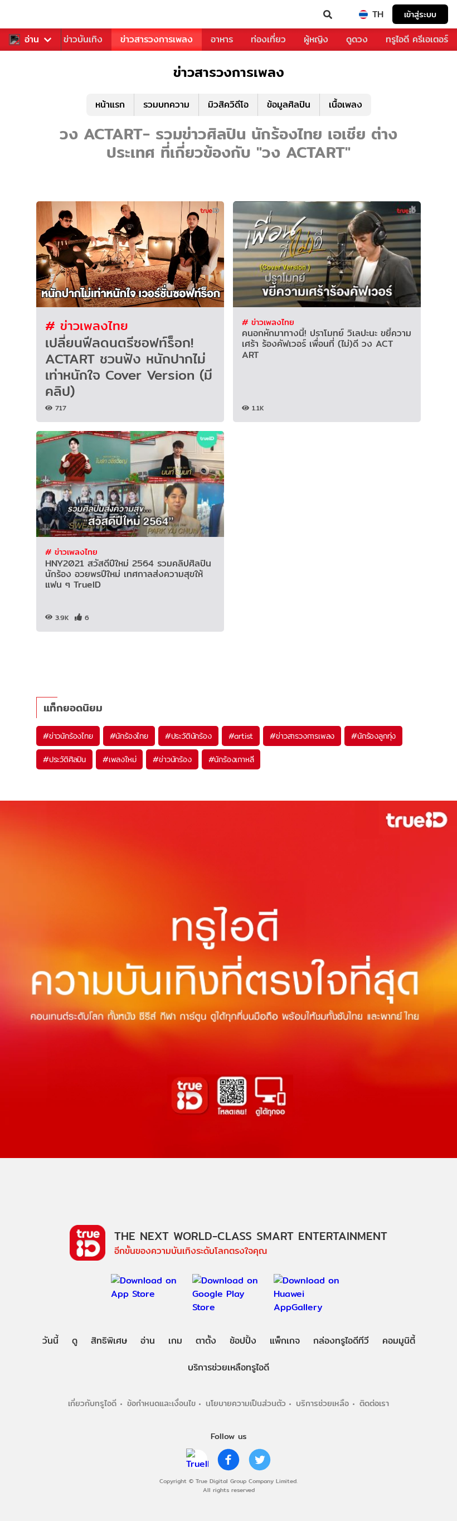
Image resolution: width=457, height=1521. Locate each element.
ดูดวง (357, 39)
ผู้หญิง (316, 39)
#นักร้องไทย (129, 736)
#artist (241, 736)
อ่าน (32, 39)
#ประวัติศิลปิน (64, 759)
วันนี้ (50, 1341)
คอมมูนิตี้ (398, 1341)
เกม (175, 1341)
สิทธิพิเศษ (109, 1341)
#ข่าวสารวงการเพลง (302, 736)
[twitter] (260, 1460)
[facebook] (228, 1460)
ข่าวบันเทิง (83, 39)
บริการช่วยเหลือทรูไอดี (228, 1367)
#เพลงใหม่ (119, 759)
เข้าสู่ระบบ (420, 14)
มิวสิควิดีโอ (228, 105)
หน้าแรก (110, 105)
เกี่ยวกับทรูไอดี (92, 1403)
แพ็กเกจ (285, 1341)
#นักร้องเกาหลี (231, 759)
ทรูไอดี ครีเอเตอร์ (417, 39)
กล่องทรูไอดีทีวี (341, 1341)
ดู (74, 1341)
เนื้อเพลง (345, 105)
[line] (197, 1460)
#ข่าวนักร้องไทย (68, 736)
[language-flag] (363, 14)
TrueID (31, 14)
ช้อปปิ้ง (243, 1341)
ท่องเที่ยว (268, 39)
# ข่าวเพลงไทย (86, 325)
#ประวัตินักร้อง (188, 736)
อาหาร (222, 39)
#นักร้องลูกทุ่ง (373, 736)
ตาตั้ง (206, 1341)
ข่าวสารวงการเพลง (156, 39)
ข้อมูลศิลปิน (288, 105)
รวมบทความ (166, 105)
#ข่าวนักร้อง (172, 759)
